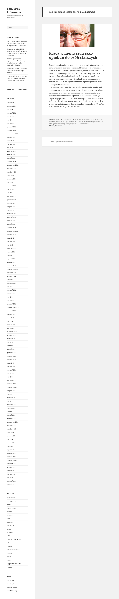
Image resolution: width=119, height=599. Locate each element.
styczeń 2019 (11, 349)
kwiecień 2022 (12, 248)
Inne (8, 519)
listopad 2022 (11, 228)
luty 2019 (10, 346)
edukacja (10, 515)
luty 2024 (10, 193)
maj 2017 (10, 401)
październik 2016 (12, 422)
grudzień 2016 (12, 419)
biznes (9, 505)
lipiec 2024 (10, 175)
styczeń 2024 (11, 196)
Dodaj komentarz (56, 126)
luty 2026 (10, 120)
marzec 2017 (11, 408)
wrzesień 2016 (12, 425)
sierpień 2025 (11, 137)
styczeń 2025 (11, 158)
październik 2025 (12, 134)
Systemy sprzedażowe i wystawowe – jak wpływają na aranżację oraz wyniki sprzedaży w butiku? (17, 62)
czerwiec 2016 (11, 436)
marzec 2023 (11, 221)
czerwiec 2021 (11, 283)
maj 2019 (10, 342)
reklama (10, 536)
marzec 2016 (11, 443)
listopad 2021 (11, 266)
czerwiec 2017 (11, 398)
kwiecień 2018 (12, 370)
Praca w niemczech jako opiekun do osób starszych (73, 55)
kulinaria (10, 522)
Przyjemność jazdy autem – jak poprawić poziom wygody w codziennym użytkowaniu (17, 78)
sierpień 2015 (11, 467)
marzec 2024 (11, 189)
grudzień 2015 (12, 453)
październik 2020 (12, 307)
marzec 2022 (11, 252)
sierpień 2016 (11, 429)
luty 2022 (10, 255)
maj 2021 (10, 287)
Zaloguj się (10, 580)
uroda (9, 557)
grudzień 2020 (12, 304)
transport (10, 553)
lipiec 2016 (10, 432)
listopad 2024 (11, 162)
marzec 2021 (11, 294)
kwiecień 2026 (12, 113)
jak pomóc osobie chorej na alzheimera (87, 119)
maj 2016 (10, 439)
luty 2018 (10, 377)
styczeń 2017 (11, 415)
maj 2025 (10, 148)
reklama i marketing (14, 539)
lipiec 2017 (10, 394)
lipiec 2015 (10, 471)
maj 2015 (10, 478)
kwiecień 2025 (12, 151)
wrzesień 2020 (12, 311)
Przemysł (10, 532)
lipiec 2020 (10, 318)
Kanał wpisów (11, 584)
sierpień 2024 (11, 172)
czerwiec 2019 (11, 339)
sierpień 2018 (11, 360)
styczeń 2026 (11, 123)
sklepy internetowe (13, 550)
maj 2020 (10, 321)
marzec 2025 (11, 155)
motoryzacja (11, 526)
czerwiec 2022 (11, 241)
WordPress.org (12, 591)
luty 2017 (10, 412)
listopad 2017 (11, 384)
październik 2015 (12, 460)
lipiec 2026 (10, 103)
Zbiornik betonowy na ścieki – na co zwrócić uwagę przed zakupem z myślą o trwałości (17, 43)
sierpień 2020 (11, 314)
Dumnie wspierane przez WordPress (61, 142)
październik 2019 (12, 332)
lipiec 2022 (10, 238)
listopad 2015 (11, 457)
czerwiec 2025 (11, 144)
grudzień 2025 (12, 127)
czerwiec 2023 (11, 214)
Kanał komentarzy (13, 587)
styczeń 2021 (11, 300)
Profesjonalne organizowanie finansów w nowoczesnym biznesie (16, 71)
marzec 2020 (11, 325)
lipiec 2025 (10, 141)
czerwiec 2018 (11, 367)
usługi (9, 560)
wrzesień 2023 (12, 203)
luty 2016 (10, 446)
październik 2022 (12, 231)
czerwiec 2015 (11, 474)
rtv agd (9, 546)
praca (9, 529)
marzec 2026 (11, 116)
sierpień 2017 (11, 391)
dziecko (9, 512)
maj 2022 (10, 245)
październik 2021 (12, 269)
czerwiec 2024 (11, 179)
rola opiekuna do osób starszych (85, 122)
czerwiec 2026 (11, 106)
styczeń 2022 (11, 259)
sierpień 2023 (11, 207)
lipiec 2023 (10, 210)
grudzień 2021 (12, 262)
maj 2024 (10, 182)
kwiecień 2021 (12, 290)
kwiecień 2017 (12, 405)
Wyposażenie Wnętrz (14, 564)
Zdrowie (9, 567)
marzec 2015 (11, 485)
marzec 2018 (11, 373)
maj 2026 (10, 110)
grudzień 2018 (12, 353)
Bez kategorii (11, 501)
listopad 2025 (11, 130)
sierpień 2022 (11, 235)
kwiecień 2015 (12, 481)
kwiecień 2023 (12, 217)
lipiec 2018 (10, 363)
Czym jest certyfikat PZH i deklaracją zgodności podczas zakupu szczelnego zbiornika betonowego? (16, 52)
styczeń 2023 (11, 224)
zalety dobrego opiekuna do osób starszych (75, 124)
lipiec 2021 (10, 280)
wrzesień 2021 (12, 273)
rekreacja (10, 543)
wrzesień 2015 (12, 464)
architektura (11, 498)
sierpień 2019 (11, 335)
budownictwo (11, 508)
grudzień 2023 (12, 200)
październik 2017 (12, 387)
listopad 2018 (11, 356)
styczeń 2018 (11, 380)
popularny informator (14, 10)
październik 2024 (12, 165)
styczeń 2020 (11, 328)
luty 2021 (10, 297)
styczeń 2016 (11, 450)
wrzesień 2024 (12, 169)
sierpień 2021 (11, 276)
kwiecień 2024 (12, 186)
